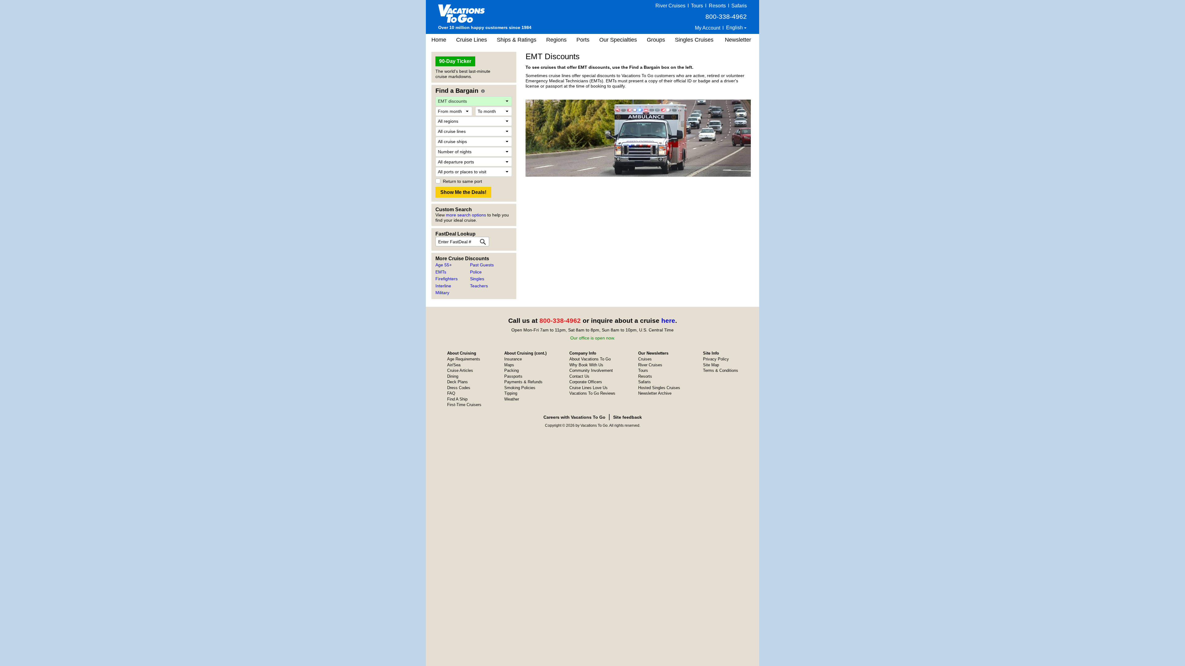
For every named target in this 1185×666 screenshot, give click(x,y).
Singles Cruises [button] (694, 40)
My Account (707, 28)
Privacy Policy (716, 359)
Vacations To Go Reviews (592, 393)
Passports (513, 376)
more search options (466, 214)
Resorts (717, 5)
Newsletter (738, 40)
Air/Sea (453, 365)
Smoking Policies (519, 387)
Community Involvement (591, 370)
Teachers (479, 285)
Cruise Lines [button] (471, 40)
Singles (477, 278)
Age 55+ (443, 264)
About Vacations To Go (590, 359)
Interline (443, 285)
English (735, 27)
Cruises (645, 359)
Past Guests (482, 264)
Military (442, 292)
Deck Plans (457, 382)
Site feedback (627, 417)
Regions (556, 40)
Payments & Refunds (523, 382)
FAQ (451, 393)
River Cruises (670, 5)
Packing (511, 370)
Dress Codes (458, 387)
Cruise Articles (460, 370)
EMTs (440, 271)
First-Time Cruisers (464, 404)
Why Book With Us (586, 365)
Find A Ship (457, 399)
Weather (511, 399)
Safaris (739, 5)
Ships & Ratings (516, 40)
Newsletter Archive (655, 393)
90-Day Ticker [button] (455, 61)
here (668, 320)
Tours (697, 5)
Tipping (510, 393)
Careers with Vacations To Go (574, 417)
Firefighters (446, 278)
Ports (582, 40)
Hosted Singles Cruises (659, 387)
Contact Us (579, 376)
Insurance (513, 359)
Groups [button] (656, 40)
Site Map (711, 365)
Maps (509, 365)
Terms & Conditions (720, 370)
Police (476, 271)
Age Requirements (463, 359)
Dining (452, 376)
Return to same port (462, 181)
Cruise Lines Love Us (588, 387)
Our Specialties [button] (618, 40)
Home (438, 40)
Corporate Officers (585, 382)
